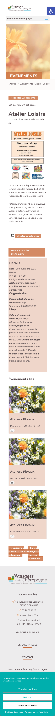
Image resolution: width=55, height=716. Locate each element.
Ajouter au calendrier (28, 236)
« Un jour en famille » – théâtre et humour (18, 551)
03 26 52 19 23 (29, 610)
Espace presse (28, 644)
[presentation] (27, 399)
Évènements (26, 83)
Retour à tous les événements (20, 252)
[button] (51, 11)
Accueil (13, 83)
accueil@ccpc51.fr (29, 615)
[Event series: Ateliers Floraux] (12, 430)
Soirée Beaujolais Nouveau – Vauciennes (34, 553)
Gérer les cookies (27, 705)
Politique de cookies (14, 712)
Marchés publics (27, 632)
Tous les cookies (27, 689)
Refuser (27, 697)
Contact (27, 657)
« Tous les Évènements (23, 97)
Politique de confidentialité (36, 712)
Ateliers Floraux (22, 419)
